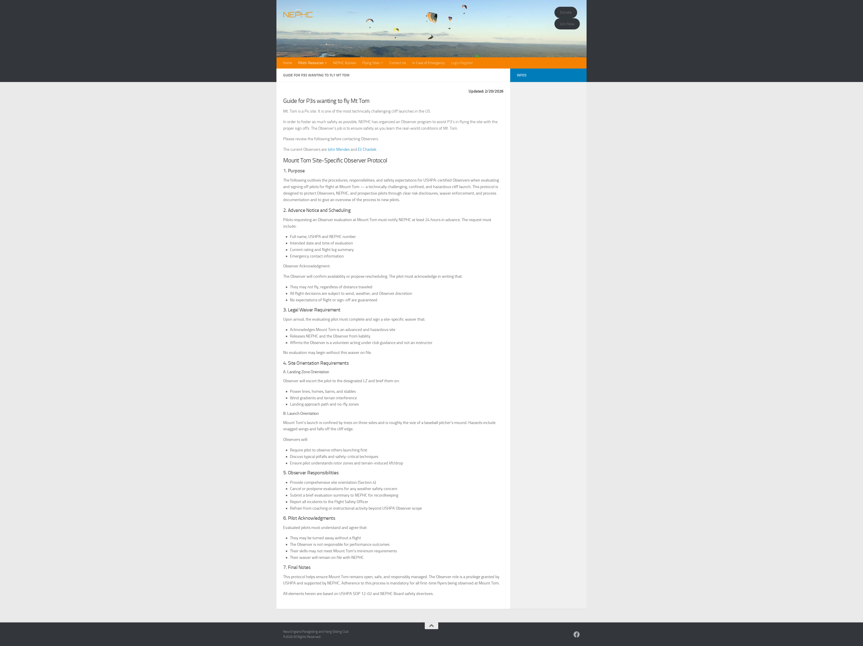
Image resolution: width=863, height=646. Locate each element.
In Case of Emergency (428, 63)
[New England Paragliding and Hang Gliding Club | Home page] (298, 13)
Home (287, 63)
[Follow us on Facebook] (577, 634)
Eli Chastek (367, 149)
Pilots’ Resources (310, 63)
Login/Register (462, 63)
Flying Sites (371, 63)
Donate (566, 12)
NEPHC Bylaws (344, 63)
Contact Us (397, 63)
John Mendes (339, 149)
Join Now (567, 24)
